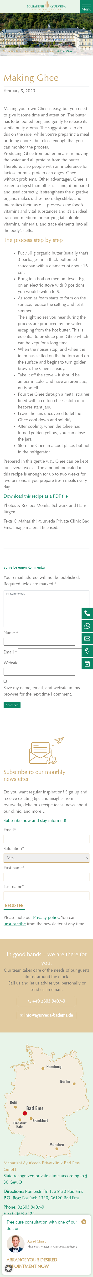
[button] (8, 1268)
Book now (46, 683)
